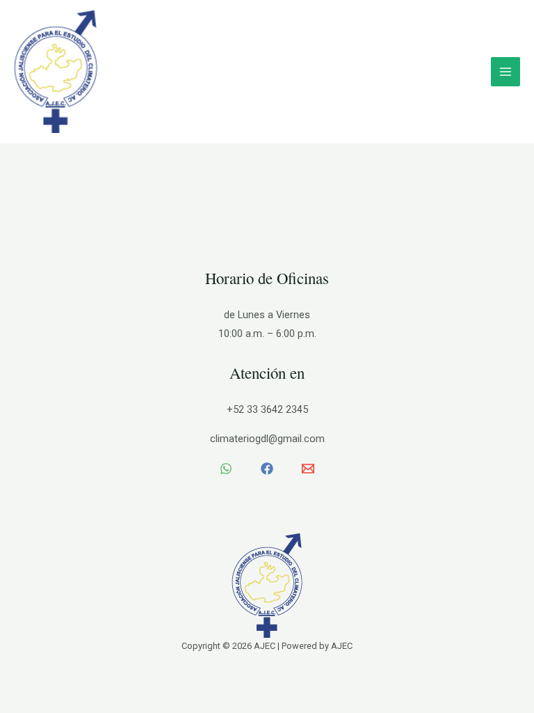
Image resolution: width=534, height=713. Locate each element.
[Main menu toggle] (505, 71)
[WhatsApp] (226, 468)
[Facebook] (267, 468)
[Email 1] (308, 468)
